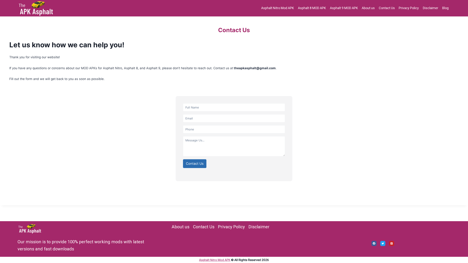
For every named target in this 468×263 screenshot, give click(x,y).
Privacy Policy (409, 8)
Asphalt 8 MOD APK (312, 8)
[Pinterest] (391, 243)
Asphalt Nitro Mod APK (277, 8)
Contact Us (387, 8)
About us (368, 8)
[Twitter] (382, 243)
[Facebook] (374, 243)
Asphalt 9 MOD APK (344, 8)
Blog (445, 8)
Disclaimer (430, 8)
